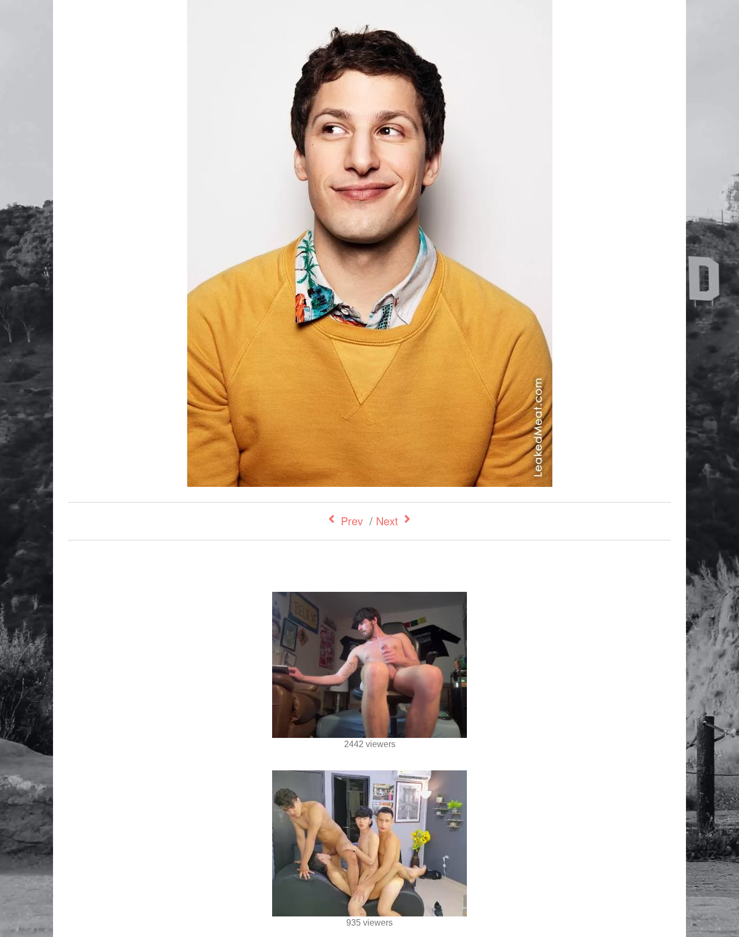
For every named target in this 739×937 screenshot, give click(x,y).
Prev (352, 521)
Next (387, 521)
